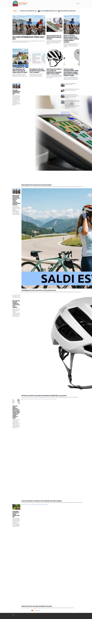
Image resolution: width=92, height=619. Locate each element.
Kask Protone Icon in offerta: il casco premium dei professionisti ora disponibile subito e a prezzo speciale (54, 71)
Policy (13, 614)
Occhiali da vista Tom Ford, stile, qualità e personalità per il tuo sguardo (36, 606)
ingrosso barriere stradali (65, 115)
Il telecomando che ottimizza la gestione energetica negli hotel (15, 514)
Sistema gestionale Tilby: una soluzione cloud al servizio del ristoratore (27, 10)
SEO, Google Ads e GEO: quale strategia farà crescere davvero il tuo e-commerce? (37, 70)
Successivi (38, 610)
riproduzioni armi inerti (65, 111)
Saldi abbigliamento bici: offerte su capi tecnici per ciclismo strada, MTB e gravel (69, 10)
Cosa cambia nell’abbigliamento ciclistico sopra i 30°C (28, 38)
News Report (23, 3)
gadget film (63, 114)
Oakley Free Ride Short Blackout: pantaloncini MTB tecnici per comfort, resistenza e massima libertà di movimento (48, 10)
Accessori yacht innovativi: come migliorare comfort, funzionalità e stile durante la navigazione (41, 501)
